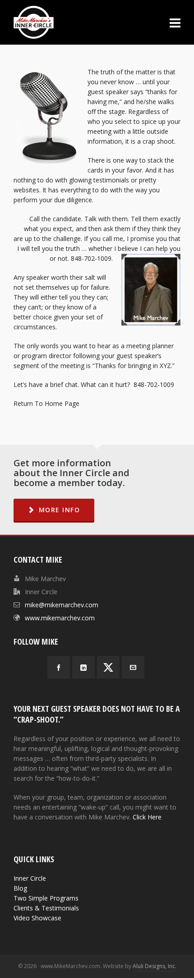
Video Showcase (37, 918)
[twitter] (108, 667)
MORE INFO (59, 509)
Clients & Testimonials (46, 908)
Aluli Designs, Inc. (154, 966)
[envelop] (133, 667)
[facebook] (58, 667)
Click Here (147, 817)
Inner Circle (30, 878)
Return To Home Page (46, 403)
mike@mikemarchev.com (61, 604)
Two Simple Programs (46, 898)
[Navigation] (175, 22)
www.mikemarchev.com (60, 618)
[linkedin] (83, 667)
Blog (20, 888)
